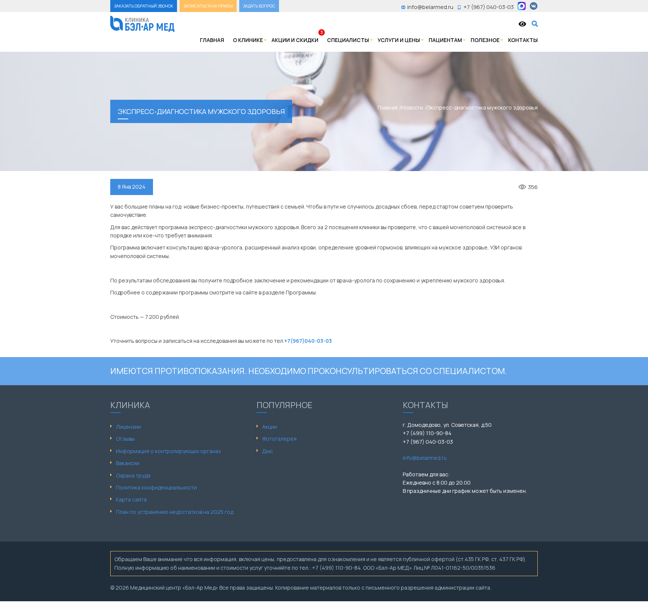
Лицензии (128, 426)
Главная (212, 40)
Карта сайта (131, 499)
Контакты (523, 40)
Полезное (485, 40)
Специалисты (348, 40)
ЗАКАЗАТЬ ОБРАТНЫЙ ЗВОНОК (143, 6)
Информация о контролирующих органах (168, 451)
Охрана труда (133, 475)
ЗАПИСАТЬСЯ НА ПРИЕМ (208, 6)
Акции (269, 426)
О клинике (248, 40)
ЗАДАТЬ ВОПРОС (259, 6)
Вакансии (128, 463)
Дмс (267, 451)
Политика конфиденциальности (156, 487)
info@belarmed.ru (425, 457)
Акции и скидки (295, 40)
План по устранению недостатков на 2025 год (174, 511)
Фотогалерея (279, 438)
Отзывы (125, 438)
